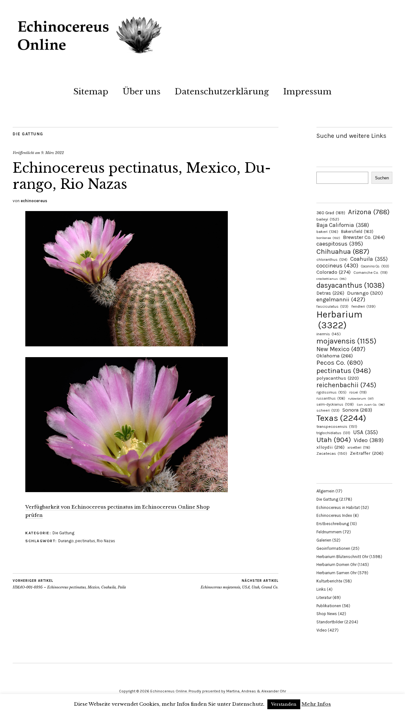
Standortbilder (329, 622)
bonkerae (328, 238)
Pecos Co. (339, 362)
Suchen (382, 178)
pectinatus (85, 540)
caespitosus (339, 243)
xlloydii (330, 447)
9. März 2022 (52, 153)
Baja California (342, 225)
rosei (358, 392)
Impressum (307, 92)
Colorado (333, 272)
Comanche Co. (370, 272)
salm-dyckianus (335, 404)
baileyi (327, 219)
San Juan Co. (371, 404)
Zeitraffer (366, 453)
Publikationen (328, 605)
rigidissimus (331, 392)
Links (321, 589)
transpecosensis (336, 426)
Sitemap (90, 92)
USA (365, 432)
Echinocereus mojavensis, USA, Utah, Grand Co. (239, 584)
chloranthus (331, 259)
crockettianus (331, 279)
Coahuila (369, 259)
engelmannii (340, 299)
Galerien (323, 540)
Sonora (357, 410)
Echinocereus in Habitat (338, 507)
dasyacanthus (350, 285)
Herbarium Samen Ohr (336, 572)
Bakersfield (357, 231)
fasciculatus (332, 306)
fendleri (363, 306)
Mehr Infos (316, 704)
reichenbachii (346, 385)
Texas (341, 418)
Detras (330, 293)
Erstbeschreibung (332, 523)
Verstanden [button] (283, 704)
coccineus (337, 265)
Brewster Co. (364, 237)
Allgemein (325, 491)
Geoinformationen (333, 548)
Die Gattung (28, 134)
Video (368, 440)
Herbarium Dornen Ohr (336, 564)
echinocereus (34, 200)
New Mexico (340, 349)
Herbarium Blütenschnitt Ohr (342, 556)
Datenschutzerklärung (222, 92)
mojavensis (346, 341)
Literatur (324, 597)
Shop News (326, 613)
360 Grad (330, 212)
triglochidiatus (333, 433)
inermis (328, 333)
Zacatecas (331, 453)
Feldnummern (329, 532)
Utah (333, 439)
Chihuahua (342, 251)
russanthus (330, 398)
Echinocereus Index (334, 515)
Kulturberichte (329, 581)
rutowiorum (361, 398)
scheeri (328, 410)
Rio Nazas (106, 540)
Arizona (368, 212)
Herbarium (339, 320)
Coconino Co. (375, 266)
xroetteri (358, 447)
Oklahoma (334, 356)
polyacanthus (337, 378)
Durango (66, 540)
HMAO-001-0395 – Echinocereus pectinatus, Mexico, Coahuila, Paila (69, 584)
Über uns (141, 92)
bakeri (327, 231)
